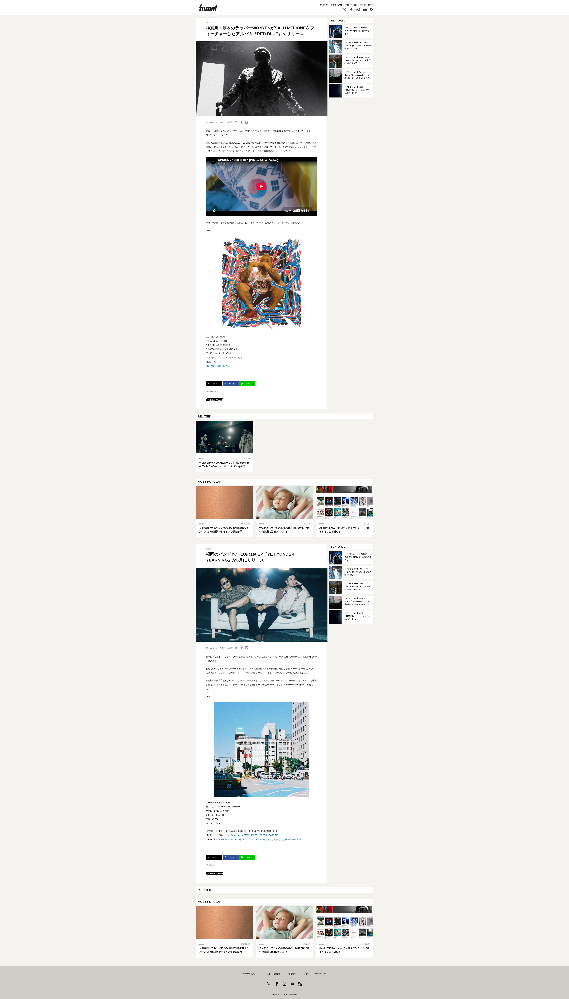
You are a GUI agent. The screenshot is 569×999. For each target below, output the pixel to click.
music (208, 22)
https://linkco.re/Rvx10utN (218, 366)
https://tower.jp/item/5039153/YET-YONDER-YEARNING (252, 835)
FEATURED (366, 5)
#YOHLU (210, 865)
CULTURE (351, 5)
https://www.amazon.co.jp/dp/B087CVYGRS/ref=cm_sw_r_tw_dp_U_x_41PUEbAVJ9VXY (259, 839)
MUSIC (324, 5)
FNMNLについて (251, 973)
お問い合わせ (273, 973)
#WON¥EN (211, 391)
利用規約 (291, 973)
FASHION (336, 5)
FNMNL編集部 (226, 122)
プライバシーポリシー (314, 973)
